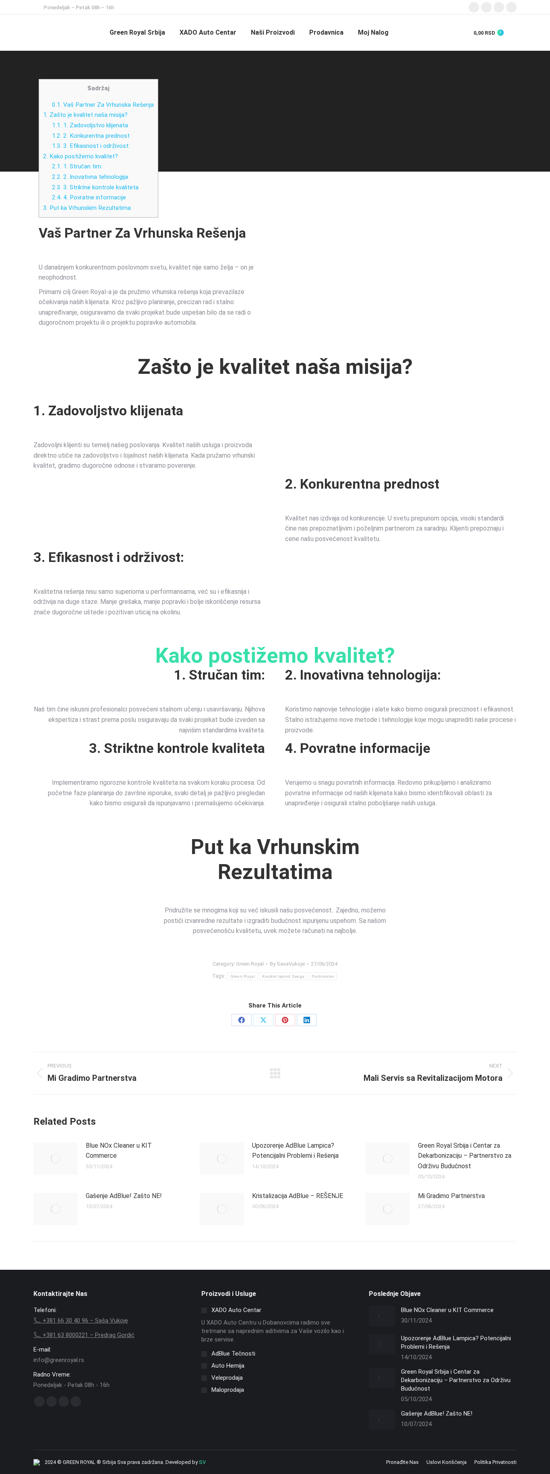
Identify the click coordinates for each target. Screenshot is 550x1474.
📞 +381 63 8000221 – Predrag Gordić (83, 1335)
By (287, 964)
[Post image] (55, 1158)
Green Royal (250, 964)
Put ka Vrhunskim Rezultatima (87, 207)
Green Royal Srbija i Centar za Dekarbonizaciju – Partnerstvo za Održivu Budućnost (464, 1156)
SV (202, 1462)
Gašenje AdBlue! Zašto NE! (124, 1196)
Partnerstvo (323, 976)
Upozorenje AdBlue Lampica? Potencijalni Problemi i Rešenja (295, 1151)
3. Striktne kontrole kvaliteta (95, 187)
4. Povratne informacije (89, 197)
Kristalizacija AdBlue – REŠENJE (297, 1196)
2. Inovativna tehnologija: (90, 176)
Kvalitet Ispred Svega (283, 976)
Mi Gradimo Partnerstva (451, 1196)
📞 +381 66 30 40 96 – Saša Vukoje (80, 1320)
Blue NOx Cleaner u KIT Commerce (119, 1151)
